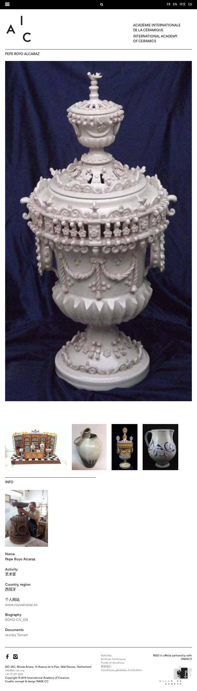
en (175, 4)
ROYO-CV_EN (16, 620)
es (190, 4)
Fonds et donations (112, 663)
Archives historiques (113, 659)
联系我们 (106, 666)
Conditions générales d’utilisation (121, 670)
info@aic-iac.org (14, 670)
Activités (106, 655)
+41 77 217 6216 (14, 674)
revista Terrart (16, 635)
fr (168, 4)
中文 (183, 4)
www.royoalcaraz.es (21, 605)
